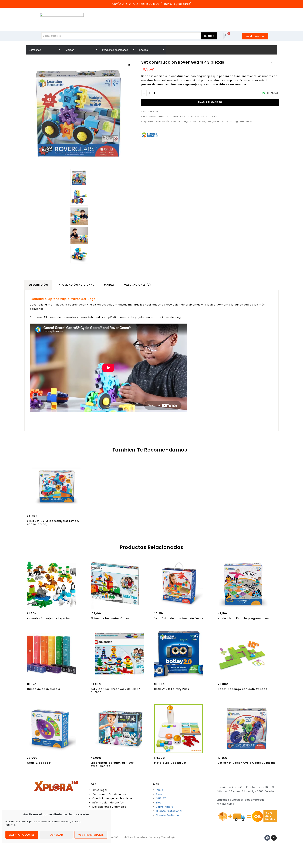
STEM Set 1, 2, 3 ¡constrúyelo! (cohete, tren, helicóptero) (276, 63)
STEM (248, 121)
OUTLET (161, 798)
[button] (129, 64)
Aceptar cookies (22, 835)
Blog (159, 802)
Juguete (238, 121)
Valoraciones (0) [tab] (137, 285)
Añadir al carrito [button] (56, 507)
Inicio (159, 790)
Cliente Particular (168, 815)
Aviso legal (99, 790)
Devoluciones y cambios (109, 807)
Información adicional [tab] (76, 285)
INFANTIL (164, 116)
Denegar (56, 835)
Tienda (160, 794)
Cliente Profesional (169, 811)
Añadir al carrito (210, 102)
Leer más (51, 605)
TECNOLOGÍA (209, 116)
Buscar (209, 36)
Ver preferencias (91, 835)
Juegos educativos (219, 121)
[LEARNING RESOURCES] (149, 134)
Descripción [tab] (38, 285)
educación (163, 121)
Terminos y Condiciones (109, 794)
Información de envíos (108, 802)
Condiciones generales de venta (114, 798)
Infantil (175, 121)
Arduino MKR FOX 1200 (272, 63)
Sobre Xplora (164, 807)
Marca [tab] (109, 285)
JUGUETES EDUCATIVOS (185, 116)
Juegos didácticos (193, 121)
